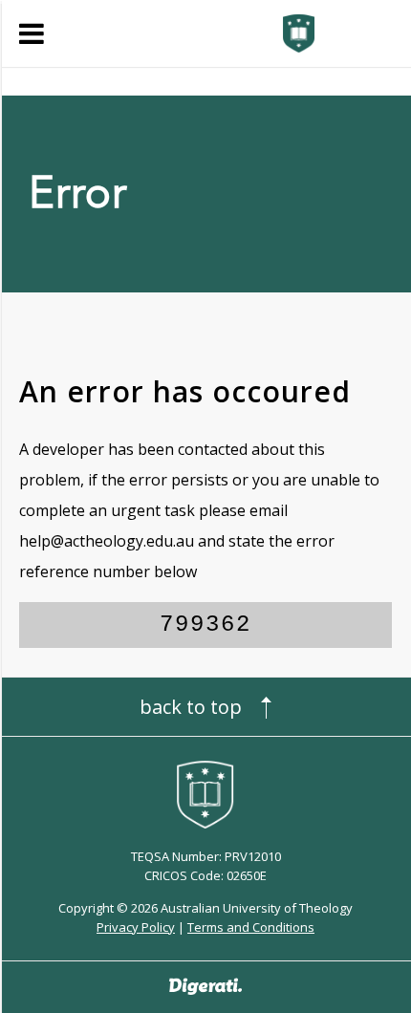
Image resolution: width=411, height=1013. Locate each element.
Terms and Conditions (250, 927)
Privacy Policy (136, 927)
